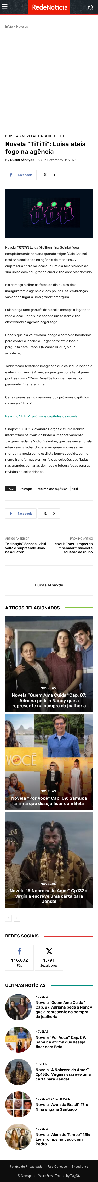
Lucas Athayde (22, 159)
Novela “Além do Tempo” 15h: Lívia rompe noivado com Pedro (63, 1139)
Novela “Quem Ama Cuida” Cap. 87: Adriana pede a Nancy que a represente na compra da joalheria (49, 700)
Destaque (26, 489)
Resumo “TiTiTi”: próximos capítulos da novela (41, 416)
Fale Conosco (57, 1166)
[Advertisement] (49, 80)
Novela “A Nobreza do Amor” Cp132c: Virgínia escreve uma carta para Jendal (49, 896)
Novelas (22, 26)
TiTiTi (61, 136)
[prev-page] (8, 918)
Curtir (19, 948)
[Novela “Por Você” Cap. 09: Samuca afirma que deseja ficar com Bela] (49, 762)
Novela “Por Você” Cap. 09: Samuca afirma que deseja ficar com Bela (49, 801)
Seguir (49, 948)
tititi (75, 489)
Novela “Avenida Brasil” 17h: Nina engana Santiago (62, 1107)
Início (9, 26)
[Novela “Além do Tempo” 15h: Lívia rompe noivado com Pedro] (18, 1137)
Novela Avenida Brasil (53, 1098)
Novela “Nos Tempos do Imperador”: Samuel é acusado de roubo (73, 548)
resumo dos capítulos (52, 489)
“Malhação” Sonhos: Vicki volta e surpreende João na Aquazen (25, 548)
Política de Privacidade (26, 1166)
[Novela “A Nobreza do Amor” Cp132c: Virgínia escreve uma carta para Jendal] (49, 860)
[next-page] (17, 918)
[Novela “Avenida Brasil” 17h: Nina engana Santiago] (18, 1104)
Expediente (80, 1166)
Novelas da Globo (38, 136)
